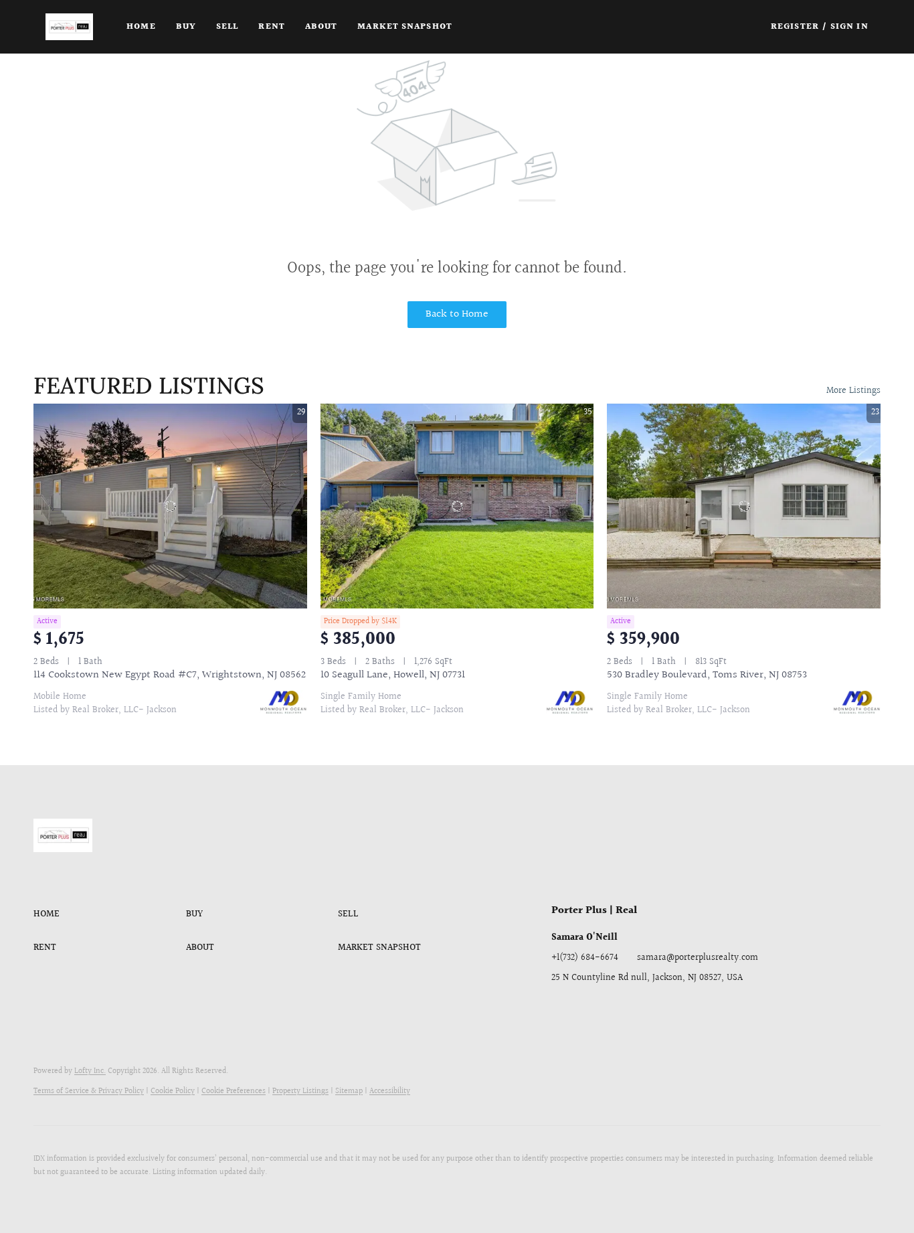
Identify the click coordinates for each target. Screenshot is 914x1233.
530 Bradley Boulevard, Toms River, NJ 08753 (707, 675)
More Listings (853, 391)
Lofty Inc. (90, 1071)
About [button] (321, 26)
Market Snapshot (404, 26)
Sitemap (349, 1091)
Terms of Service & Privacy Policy (88, 1091)
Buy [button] (186, 26)
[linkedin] (588, 1008)
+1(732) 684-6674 (584, 958)
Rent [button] (271, 26)
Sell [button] (227, 26)
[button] (69, 26)
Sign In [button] (849, 26)
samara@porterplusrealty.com (697, 958)
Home (140, 26)
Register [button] (795, 26)
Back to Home (457, 314)
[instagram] (642, 1008)
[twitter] (615, 1008)
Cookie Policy (173, 1091)
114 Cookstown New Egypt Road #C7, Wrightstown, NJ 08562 (169, 675)
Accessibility (389, 1091)
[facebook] (561, 1008)
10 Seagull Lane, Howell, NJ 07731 (393, 675)
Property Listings (300, 1091)
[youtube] (668, 1008)
